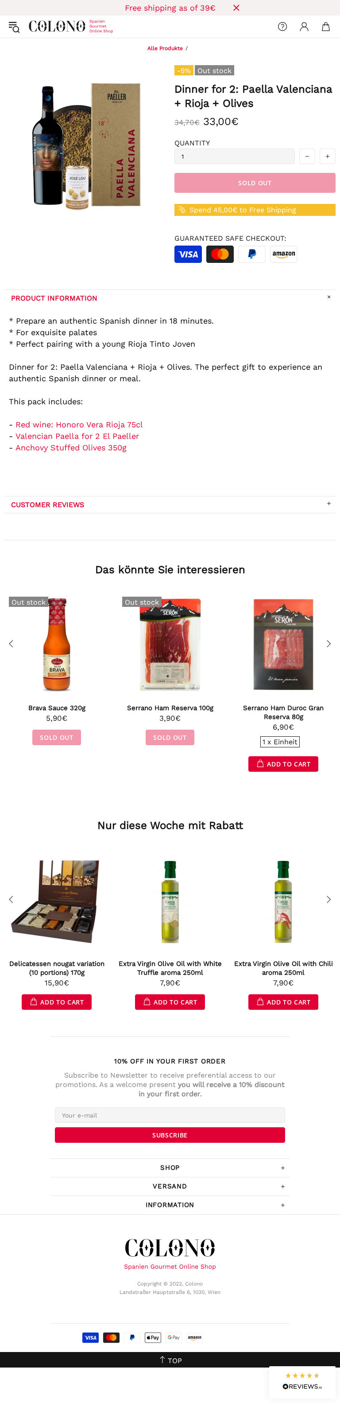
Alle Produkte (165, 48)
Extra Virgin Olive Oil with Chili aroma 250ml (283, 968)
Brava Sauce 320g (56, 708)
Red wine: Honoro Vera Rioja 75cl (79, 424)
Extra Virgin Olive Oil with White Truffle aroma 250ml (170, 968)
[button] (302, 1382)
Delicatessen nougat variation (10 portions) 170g (56, 968)
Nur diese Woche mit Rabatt (170, 825)
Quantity (192, 143)
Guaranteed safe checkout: (230, 238)
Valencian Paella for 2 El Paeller (77, 436)
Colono (35, 26)
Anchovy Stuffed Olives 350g (71, 447)
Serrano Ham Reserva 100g (170, 708)
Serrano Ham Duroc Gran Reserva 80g (283, 712)
